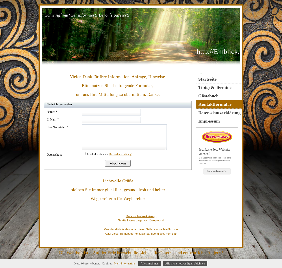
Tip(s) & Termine (215, 87)
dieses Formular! (167, 233)
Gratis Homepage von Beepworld (141, 220)
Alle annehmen (150, 263)
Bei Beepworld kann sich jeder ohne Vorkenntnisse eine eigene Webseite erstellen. (215, 156)
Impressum (209, 121)
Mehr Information (124, 263)
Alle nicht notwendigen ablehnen (185, 263)
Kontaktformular (215, 104)
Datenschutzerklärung (219, 112)
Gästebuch (208, 95)
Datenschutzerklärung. (120, 154)
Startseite (207, 79)
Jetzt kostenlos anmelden (217, 171)
